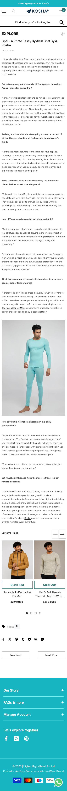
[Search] (14, 11)
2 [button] (31, 613)
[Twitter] (9, 639)
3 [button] (36, 613)
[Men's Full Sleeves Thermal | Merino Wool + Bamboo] (49, 559)
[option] (17, 573)
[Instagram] (16, 738)
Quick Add (17, 585)
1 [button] (27, 613)
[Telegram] (29, 639)
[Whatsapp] (42, 639)
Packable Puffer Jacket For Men (17, 594)
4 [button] (40, 613)
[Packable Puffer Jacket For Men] (17, 559)
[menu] (4, 11)
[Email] (35, 639)
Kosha (27, 518)
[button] (62, 534)
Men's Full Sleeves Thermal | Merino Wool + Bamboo (49, 594)
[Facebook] (3, 639)
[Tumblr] (22, 639)
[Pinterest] (16, 639)
